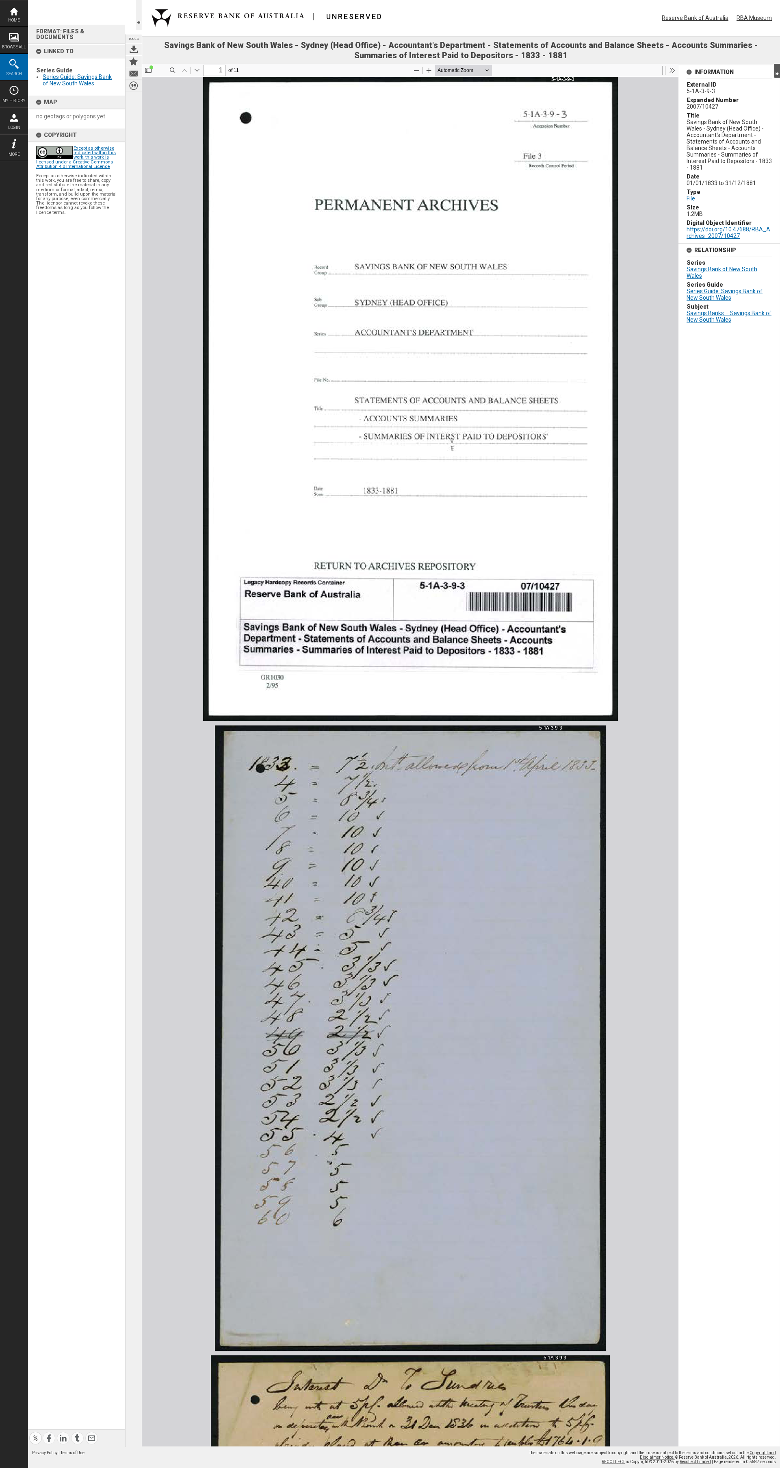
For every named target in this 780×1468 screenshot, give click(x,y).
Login (14, 127)
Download (134, 49)
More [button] (14, 154)
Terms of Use (72, 1453)
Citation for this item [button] (134, 86)
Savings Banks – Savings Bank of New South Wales (729, 316)
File (691, 198)
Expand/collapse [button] (777, 71)
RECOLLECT (613, 1461)
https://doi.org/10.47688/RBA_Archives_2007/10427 (728, 232)
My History (14, 100)
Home (14, 20)
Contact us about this (134, 74)
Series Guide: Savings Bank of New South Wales (77, 80)
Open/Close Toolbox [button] (139, 15)
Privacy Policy (45, 1453)
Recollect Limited (695, 1461)
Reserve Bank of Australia (695, 18)
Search (14, 74)
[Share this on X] (35, 1433)
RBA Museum (754, 18)
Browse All (14, 47)
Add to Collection (134, 61)
